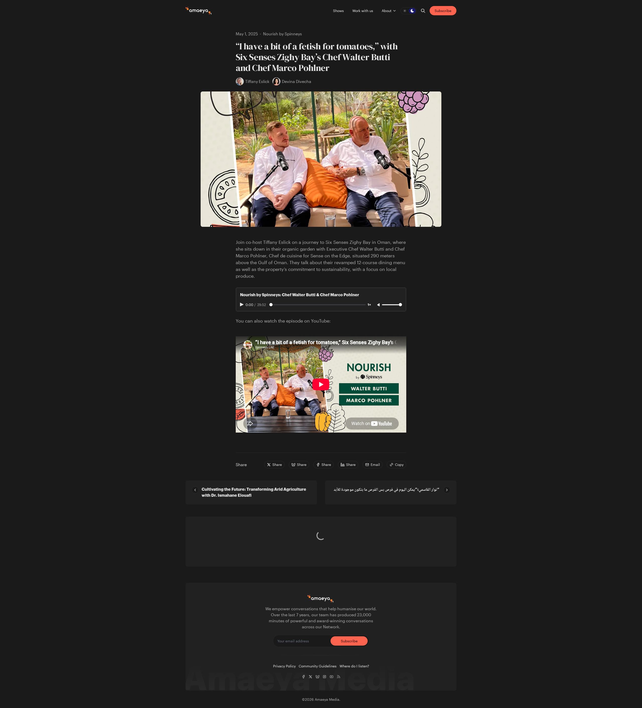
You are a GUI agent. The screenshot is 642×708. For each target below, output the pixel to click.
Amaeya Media (327, 699)
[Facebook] (303, 677)
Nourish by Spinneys (282, 33)
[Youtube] (332, 677)
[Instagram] (325, 677)
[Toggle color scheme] (408, 10)
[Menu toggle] (394, 11)
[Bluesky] (317, 677)
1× (369, 304)
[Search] (423, 10)
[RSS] (339, 677)
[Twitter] (310, 677)
